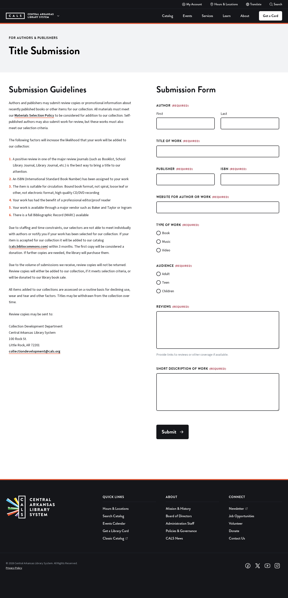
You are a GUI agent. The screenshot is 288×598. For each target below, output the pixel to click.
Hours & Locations (116, 508)
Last (224, 113)
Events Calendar (114, 523)
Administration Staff (180, 523)
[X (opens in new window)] (258, 566)
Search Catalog (113, 516)
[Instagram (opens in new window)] (277, 566)
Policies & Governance (181, 530)
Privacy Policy (14, 568)
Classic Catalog (113, 538)
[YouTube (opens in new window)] (267, 566)
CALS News (174, 538)
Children (168, 291)
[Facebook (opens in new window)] (248, 566)
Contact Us (237, 538)
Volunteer (236, 523)
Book (166, 233)
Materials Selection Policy (34, 115)
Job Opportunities (241, 516)
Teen (165, 282)
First (159, 113)
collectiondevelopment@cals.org (34, 351)
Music (166, 241)
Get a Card (270, 15)
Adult (166, 274)
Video (166, 250)
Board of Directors (179, 516)
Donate (234, 530)
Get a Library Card (116, 530)
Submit (169, 431)
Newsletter (236, 508)
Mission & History (178, 508)
